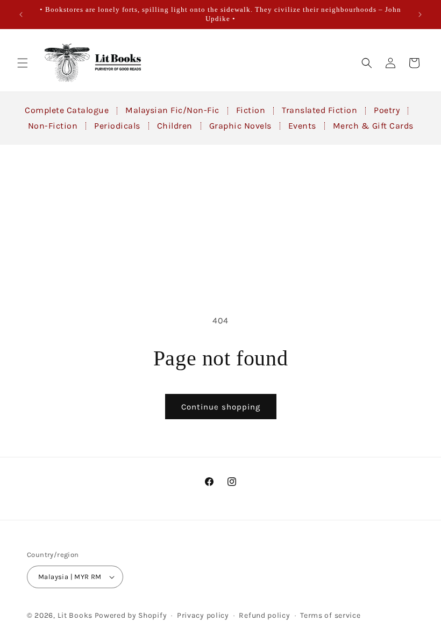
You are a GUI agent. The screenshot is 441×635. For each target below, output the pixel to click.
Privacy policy (203, 615)
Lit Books (75, 615)
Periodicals (117, 126)
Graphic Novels (240, 126)
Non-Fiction (53, 126)
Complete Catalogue (67, 110)
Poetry (387, 110)
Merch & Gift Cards (373, 126)
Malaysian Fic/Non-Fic (172, 110)
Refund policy (264, 615)
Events (302, 126)
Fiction (251, 110)
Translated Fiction (319, 110)
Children (175, 126)
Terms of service (330, 615)
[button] (22, 63)
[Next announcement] (420, 14)
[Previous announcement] (21, 14)
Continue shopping (220, 407)
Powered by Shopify (131, 615)
